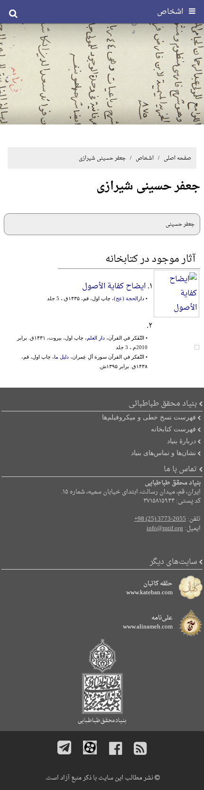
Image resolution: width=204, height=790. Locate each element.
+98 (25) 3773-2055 (160, 519)
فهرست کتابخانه (173, 429)
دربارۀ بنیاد (181, 441)
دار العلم (96, 338)
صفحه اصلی (177, 158)
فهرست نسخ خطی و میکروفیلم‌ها (149, 417)
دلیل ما (61, 357)
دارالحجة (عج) (129, 298)
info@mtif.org (165, 528)
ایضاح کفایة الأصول (114, 286)
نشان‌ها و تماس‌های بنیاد (163, 453)
